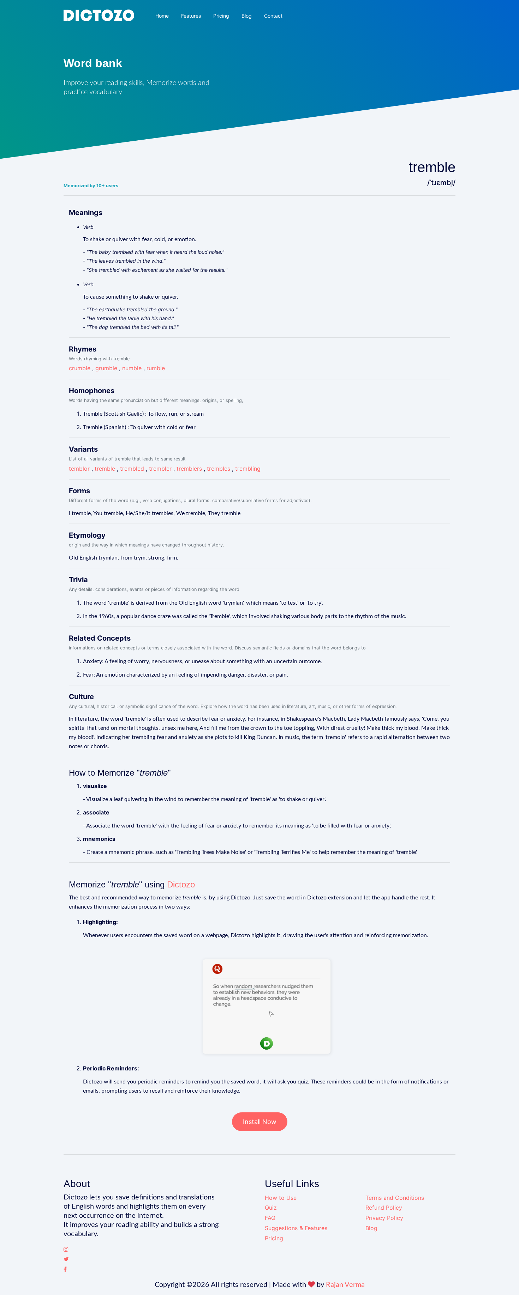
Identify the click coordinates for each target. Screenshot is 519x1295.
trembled (132, 468)
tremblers (189, 468)
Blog (246, 16)
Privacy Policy (384, 1217)
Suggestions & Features (296, 1228)
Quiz (271, 1207)
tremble (105, 468)
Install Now (259, 1121)
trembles (218, 468)
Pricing (221, 16)
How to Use (281, 1197)
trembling (248, 468)
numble (132, 368)
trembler (160, 468)
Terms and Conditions (394, 1197)
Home (162, 16)
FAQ (270, 1217)
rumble (156, 368)
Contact (273, 16)
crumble (79, 368)
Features (191, 16)
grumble (106, 368)
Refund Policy (383, 1207)
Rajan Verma (345, 1284)
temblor (79, 468)
